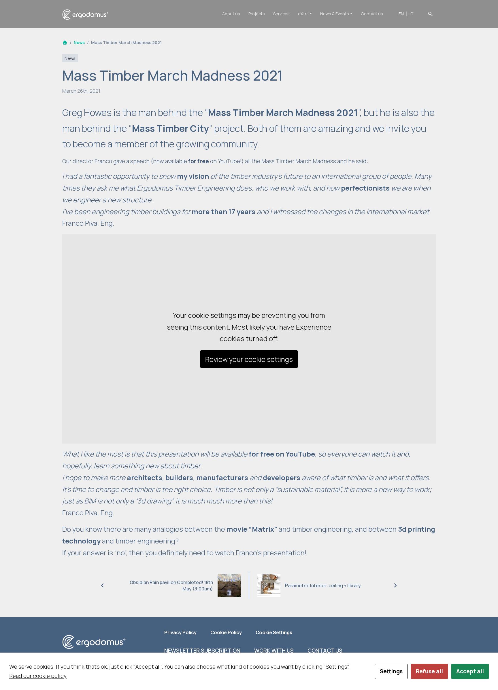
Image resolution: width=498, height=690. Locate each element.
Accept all (470, 671)
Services (281, 13)
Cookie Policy (226, 632)
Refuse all (429, 671)
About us (231, 13)
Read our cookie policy (38, 676)
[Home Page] (64, 42)
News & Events (334, 13)
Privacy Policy (180, 632)
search (430, 14)
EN (401, 13)
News (79, 42)
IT (412, 13)
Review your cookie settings (249, 359)
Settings (391, 671)
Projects (256, 13)
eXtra (303, 13)
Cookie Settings (274, 632)
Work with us (274, 650)
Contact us (372, 13)
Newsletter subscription (202, 650)
